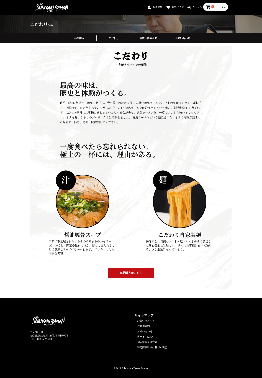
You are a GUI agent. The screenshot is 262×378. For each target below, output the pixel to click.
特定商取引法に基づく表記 (152, 347)
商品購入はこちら (131, 273)
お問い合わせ (182, 38)
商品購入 (79, 38)
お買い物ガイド (148, 38)
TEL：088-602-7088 (41, 339)
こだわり (114, 38)
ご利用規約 (143, 326)
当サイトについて (147, 336)
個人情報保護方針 (147, 342)
